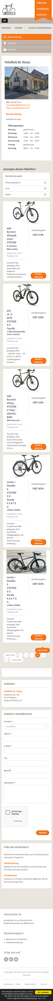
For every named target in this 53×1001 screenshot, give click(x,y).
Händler (42, 2)
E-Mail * (8, 746)
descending (45, 183)
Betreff (7, 770)
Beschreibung (14, 37)
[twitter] (16, 959)
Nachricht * (10, 782)
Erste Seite (10, 655)
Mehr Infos (42, 998)
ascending (45, 181)
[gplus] (11, 959)
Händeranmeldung (14, 942)
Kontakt (42, 14)
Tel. (6, 758)
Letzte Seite (16, 660)
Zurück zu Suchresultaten (40, 27)
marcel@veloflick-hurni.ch (18, 105)
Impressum (9, 984)
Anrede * (8, 721)
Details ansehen (38, 275)
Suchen (44, 984)
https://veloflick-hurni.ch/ (17, 108)
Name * (8, 733)
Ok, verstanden (43, 992)
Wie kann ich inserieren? (16, 939)
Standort (12, 43)
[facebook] (6, 959)
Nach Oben (42, 650)
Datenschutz (30, 984)
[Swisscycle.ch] (15, 9)
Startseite (6, 27)
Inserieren (43, 8)
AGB (18, 984)
